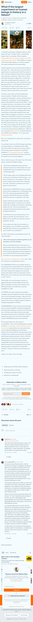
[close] (28, 567)
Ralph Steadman (15, 131)
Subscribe (24, 2)
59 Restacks (20, 404)
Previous (6, 414)
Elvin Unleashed (9, 462)
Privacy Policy (16, 602)
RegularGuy (8, 439)
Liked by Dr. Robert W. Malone (12, 441)
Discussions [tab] (13, 552)
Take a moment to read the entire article (12, 259)
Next (28, 414)
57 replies (8, 457)
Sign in (29, 2)
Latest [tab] (7, 552)
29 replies (8, 538)
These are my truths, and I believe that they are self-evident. (12, 561)
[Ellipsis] (31, 439)
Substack (9, 619)
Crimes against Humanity (16, 152)
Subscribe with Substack (18, 596)
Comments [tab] (5, 425)
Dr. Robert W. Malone (10, 22)
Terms (23, 609)
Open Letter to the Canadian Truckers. (10, 557)
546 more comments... (6, 545)
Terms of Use (24, 599)
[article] (16, 561)
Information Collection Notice (19, 600)
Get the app (24, 615)
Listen (29, 23)
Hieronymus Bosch (6, 135)
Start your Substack (12, 615)
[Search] (30, 552)
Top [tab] (3, 552)
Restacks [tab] (11, 425)
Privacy (19, 609)
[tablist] (8, 425)
